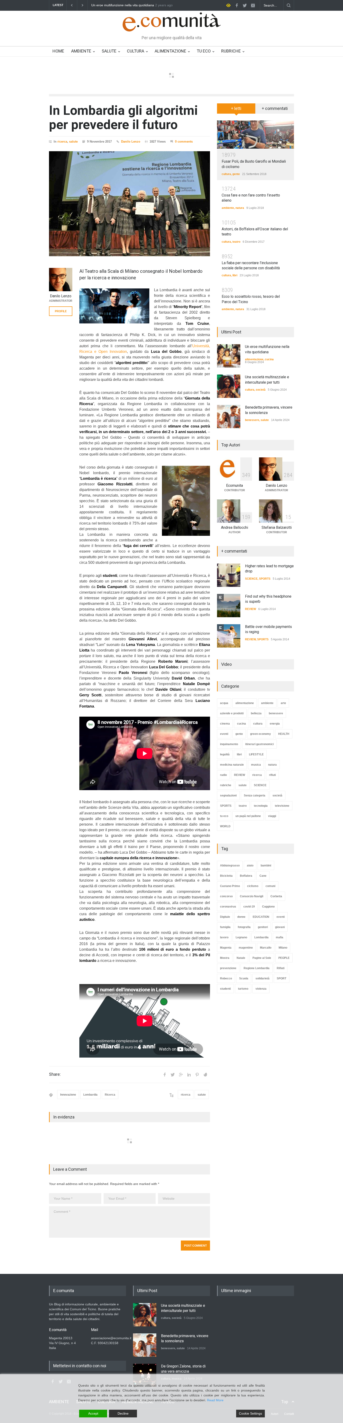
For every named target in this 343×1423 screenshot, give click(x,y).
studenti (225, 988)
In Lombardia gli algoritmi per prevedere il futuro (123, 117)
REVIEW (250, 609)
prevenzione (228, 968)
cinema (225, 723)
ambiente (228, 208)
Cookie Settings (250, 1413)
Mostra (224, 958)
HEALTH (283, 734)
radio (223, 775)
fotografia (244, 927)
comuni (270, 886)
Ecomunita (234, 485)
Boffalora (246, 875)
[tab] (236, 110)
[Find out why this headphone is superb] (228, 605)
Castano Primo (230, 886)
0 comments (184, 141)
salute (73, 141)
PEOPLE (284, 958)
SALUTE (109, 51)
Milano (283, 947)
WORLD (225, 826)
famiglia (225, 927)
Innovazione (68, 1094)
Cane (262, 875)
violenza (261, 988)
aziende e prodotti (232, 713)
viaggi (272, 816)
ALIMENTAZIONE (170, 51)
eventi (224, 734)
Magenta (225, 947)
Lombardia (90, 1094)
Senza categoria (254, 795)
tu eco (224, 816)
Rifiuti (280, 968)
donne (241, 916)
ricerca (62, 141)
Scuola (243, 978)
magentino (246, 947)
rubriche (225, 785)
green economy (260, 734)
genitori (263, 927)
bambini (266, 865)
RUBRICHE (231, 51)
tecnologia (261, 805)
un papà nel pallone (248, 816)
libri (234, 275)
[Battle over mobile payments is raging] (228, 636)
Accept (93, 1413)
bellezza (256, 713)
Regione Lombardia (257, 968)
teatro (236, 241)
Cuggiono (268, 906)
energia (275, 723)
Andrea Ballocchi (234, 527)
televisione (282, 805)
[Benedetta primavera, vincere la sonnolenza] (228, 416)
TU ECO (204, 51)
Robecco (226, 978)
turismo (243, 988)
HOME (58, 51)
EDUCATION (261, 916)
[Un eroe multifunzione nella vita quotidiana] (228, 356)
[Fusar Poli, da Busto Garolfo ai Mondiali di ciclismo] (255, 134)
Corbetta (276, 896)
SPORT (281, 978)
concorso (226, 896)
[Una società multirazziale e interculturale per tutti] (228, 386)
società (261, 389)
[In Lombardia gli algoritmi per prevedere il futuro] (129, 203)
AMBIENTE (81, 51)
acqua (224, 703)
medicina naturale (232, 764)
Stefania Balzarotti (277, 527)
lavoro (224, 937)
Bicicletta (226, 875)
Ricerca (110, 1094)
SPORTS (264, 578)
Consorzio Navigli (251, 896)
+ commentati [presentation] (275, 108)
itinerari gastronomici (259, 744)
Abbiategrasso (230, 865)
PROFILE (61, 311)
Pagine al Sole (261, 958)
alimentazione (254, 359)
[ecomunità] (171, 24)
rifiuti (272, 775)
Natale (241, 958)
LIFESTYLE (256, 754)
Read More (215, 1400)
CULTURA (135, 51)
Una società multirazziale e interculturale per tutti (127, 5)
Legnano (241, 937)
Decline (123, 1413)
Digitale (225, 916)
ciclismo (252, 886)
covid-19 (249, 906)
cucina (269, 359)
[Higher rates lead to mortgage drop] (228, 575)
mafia (279, 937)
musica (256, 764)
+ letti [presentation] (236, 108)
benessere (252, 420)
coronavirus (228, 906)
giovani (280, 927)
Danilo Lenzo (130, 141)
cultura (226, 174)
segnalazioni (228, 795)
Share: (55, 1074)
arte (283, 703)
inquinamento (229, 744)
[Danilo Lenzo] (60, 279)
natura (239, 208)
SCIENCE (251, 578)
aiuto (250, 865)
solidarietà (263, 978)
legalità (225, 754)
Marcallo (265, 947)
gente (236, 174)
